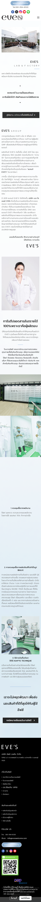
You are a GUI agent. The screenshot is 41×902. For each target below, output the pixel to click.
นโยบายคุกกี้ (10, 894)
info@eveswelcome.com (17, 838)
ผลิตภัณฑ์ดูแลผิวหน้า (10, 810)
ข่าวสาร (5, 791)
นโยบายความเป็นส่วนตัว (27, 891)
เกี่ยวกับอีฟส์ (6, 771)
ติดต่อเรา (6, 794)
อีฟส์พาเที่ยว (7, 784)
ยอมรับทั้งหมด (25, 898)
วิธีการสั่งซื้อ (7, 821)
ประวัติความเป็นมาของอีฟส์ (11, 777)
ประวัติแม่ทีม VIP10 (10, 787)
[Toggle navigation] (38, 17)
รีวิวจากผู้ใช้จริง (8, 817)
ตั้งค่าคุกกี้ (14, 898)
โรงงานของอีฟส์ (8, 780)
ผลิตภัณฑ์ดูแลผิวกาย (10, 814)
